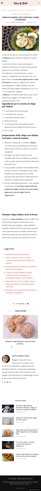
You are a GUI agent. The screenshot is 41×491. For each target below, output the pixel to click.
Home (4, 10)
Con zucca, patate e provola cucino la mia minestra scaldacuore (25, 444)
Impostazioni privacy (34, 489)
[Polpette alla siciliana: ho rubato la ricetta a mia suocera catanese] (8, 457)
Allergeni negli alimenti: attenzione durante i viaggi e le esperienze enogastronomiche (26, 407)
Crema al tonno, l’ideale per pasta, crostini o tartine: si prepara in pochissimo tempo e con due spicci (19, 275)
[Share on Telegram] (28, 304)
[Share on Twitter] (19, 304)
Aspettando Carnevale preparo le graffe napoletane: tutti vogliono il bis (27, 432)
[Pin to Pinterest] (21, 304)
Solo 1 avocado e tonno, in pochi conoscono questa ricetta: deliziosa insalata (20, 260)
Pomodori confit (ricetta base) (17, 254)
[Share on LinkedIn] (23, 304)
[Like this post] (14, 304)
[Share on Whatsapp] (25, 304)
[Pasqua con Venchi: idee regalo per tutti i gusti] (8, 421)
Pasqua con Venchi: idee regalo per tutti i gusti (26, 419)
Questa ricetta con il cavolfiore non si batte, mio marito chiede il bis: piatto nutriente (20, 284)
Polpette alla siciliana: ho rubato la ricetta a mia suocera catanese (27, 455)
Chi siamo (12, 478)
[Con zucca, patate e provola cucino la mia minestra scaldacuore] (8, 445)
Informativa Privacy (25, 478)
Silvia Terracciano (17, 22)
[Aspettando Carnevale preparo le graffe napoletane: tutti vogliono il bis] (8, 433)
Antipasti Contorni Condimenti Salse (20, 14)
